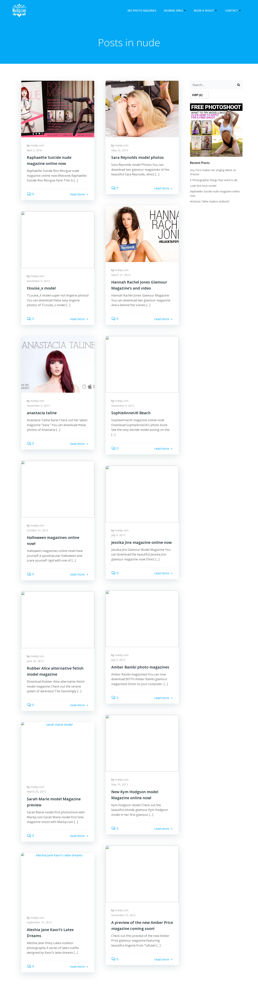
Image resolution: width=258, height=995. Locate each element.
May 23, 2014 (119, 150)
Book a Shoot (204, 10)
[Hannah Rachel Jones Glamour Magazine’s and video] (142, 233)
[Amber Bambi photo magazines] (142, 618)
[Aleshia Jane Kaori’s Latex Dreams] (57, 881)
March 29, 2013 (36, 791)
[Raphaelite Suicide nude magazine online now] (57, 109)
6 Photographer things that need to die (214, 180)
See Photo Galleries (141, 10)
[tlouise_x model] (57, 239)
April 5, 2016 (34, 150)
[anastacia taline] (57, 364)
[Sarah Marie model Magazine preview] (57, 750)
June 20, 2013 (35, 661)
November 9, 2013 (38, 281)
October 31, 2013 (37, 530)
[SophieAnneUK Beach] (142, 364)
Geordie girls (173, 10)
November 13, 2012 (123, 915)
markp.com (37, 145)
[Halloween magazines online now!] (57, 489)
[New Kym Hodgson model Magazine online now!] (142, 743)
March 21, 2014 (120, 275)
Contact (231, 10)
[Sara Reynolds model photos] (142, 109)
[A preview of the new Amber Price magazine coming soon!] (142, 874)
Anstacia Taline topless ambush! (209, 201)
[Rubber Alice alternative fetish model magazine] (57, 619)
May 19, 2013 (119, 784)
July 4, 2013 (118, 535)
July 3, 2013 (118, 660)
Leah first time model (203, 185)
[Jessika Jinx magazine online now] (142, 494)
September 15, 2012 (39, 922)
